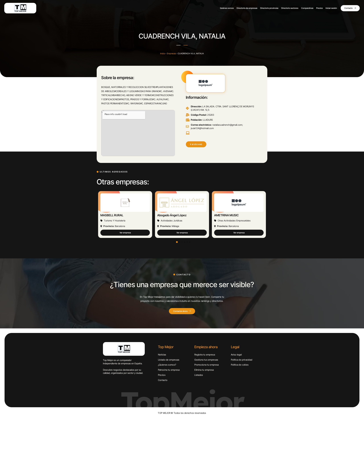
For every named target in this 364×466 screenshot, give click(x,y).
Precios (319, 8)
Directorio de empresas (247, 8)
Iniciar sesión (331, 8)
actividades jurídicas (114, 220)
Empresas (171, 53)
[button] (196, 144)
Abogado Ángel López (115, 215)
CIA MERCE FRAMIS (227, 215)
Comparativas (307, 8)
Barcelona (177, 226)
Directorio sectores (289, 8)
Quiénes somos (227, 8)
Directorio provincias (269, 8)
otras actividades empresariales (177, 220)
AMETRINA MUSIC (169, 215)
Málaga (118, 226)
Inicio (162, 53)
